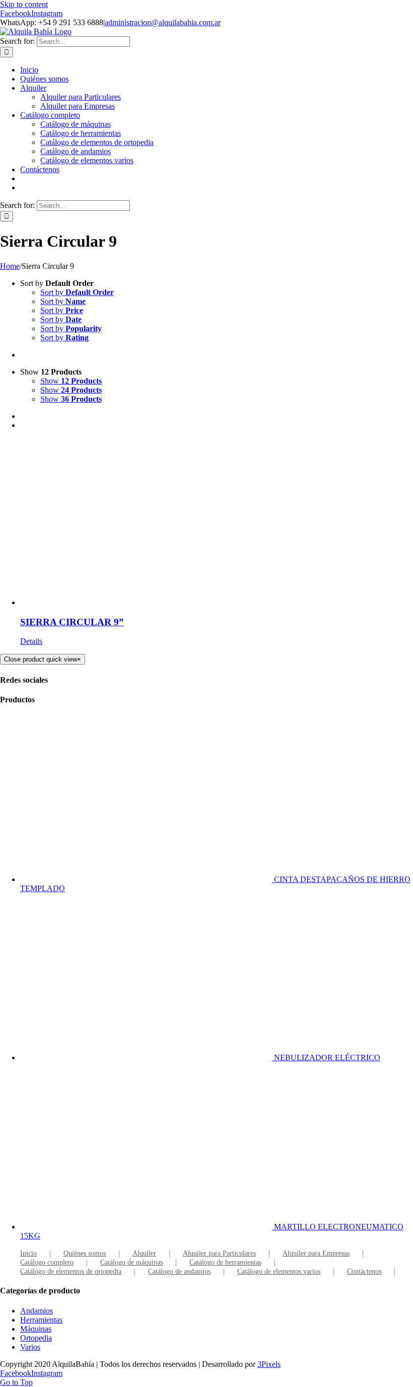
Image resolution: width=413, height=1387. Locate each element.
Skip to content (24, 4)
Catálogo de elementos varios (278, 1271)
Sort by (77, 292)
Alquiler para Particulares (219, 1253)
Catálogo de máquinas (131, 1262)
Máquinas (35, 1329)
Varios (30, 1347)
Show (71, 381)
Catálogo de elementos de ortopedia (70, 1271)
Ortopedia (36, 1338)
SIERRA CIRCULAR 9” (72, 622)
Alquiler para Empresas (316, 1253)
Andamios (36, 1310)
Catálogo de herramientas (225, 1262)
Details (31, 641)
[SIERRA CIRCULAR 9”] (216, 522)
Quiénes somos (84, 1253)
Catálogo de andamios (179, 1271)
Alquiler (144, 1253)
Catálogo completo (47, 1262)
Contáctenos (364, 1271)
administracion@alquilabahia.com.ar (163, 22)
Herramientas (41, 1320)
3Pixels (269, 1364)
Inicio (28, 1253)
